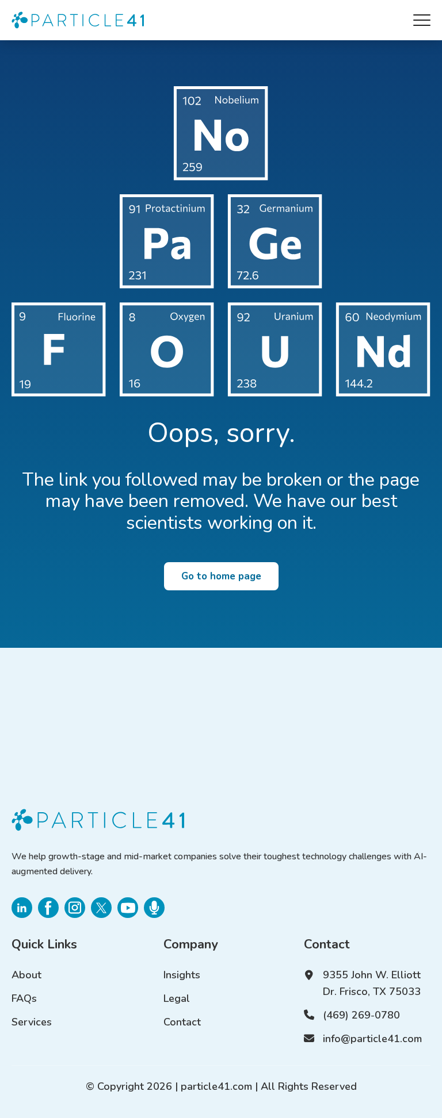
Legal (176, 998)
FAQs (24, 998)
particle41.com (216, 1086)
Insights (181, 975)
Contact (182, 1022)
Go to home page (221, 576)
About (26, 975)
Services (32, 1022)
